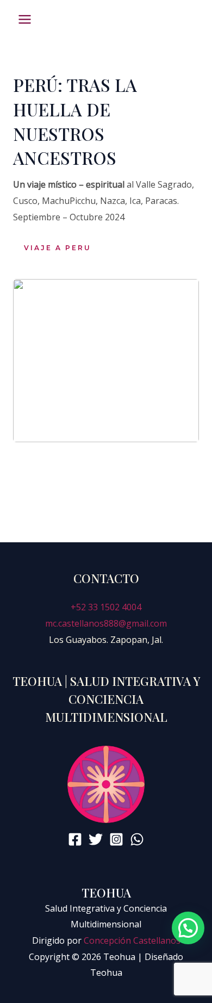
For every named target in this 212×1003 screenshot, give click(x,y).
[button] (64, 247)
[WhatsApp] (137, 839)
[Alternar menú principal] (25, 19)
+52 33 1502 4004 (106, 607)
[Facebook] (75, 839)
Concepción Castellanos (132, 940)
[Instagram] (116, 839)
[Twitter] (96, 839)
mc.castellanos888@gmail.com (106, 623)
